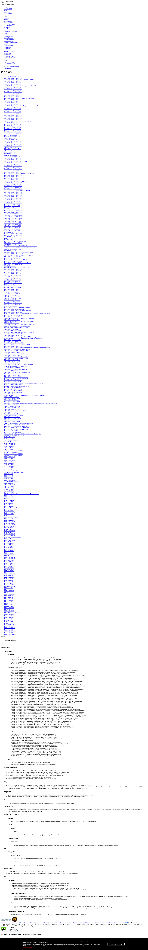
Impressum (4, 922)
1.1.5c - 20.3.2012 (9, 591)
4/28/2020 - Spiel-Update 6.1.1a (12, 224)
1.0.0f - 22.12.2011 (9, 625)
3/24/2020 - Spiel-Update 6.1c (12, 227)
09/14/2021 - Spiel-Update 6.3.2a (13, 193)
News (5, 16)
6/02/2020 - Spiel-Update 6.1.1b (13, 223)
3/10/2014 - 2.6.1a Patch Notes (12, 418)
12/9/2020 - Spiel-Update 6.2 (12, 206)
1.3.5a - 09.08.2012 (9, 546)
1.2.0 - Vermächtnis (9, 586)
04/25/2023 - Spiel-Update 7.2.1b (13, 166)
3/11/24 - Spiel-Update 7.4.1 (11, 147)
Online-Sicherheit (43, 922)
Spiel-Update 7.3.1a (9, 153)
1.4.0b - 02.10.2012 (9, 534)
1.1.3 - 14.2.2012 (8, 600)
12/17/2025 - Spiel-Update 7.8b (12, 95)
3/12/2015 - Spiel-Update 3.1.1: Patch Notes (16, 369)
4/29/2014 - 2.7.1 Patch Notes (12, 414)
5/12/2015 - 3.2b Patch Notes (12, 361)
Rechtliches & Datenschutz (64, 922)
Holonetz (6, 18)
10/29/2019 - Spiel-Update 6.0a (12, 240)
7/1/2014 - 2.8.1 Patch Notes (12, 406)
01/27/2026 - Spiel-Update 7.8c (12, 93)
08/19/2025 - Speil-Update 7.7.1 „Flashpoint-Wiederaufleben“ (21, 106)
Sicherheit (122, 922)
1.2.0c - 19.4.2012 (9, 581)
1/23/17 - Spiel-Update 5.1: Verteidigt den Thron (17, 307)
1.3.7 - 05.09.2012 (9, 541)
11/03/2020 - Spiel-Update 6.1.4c (13, 207)
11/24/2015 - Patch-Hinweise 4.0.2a (14, 343)
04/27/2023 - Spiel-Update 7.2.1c (13, 164)
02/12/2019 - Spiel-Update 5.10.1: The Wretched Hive (19, 255)
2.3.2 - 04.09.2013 (9, 463)
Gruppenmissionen (9, 39)
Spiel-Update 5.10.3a (10, 244)
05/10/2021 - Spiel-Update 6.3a (12, 198)
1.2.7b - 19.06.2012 (9, 561)
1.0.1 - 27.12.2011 (9, 623)
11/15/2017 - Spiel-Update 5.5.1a (13, 286)
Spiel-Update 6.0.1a (9, 236)
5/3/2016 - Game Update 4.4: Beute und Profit (16, 327)
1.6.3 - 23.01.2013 (9, 511)
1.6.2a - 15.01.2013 (9, 512)
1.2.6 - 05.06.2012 (9, 568)
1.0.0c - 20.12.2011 (9, 629)
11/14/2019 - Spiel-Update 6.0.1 (12, 238)
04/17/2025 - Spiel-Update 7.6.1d (13, 115)
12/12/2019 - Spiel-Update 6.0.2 (13, 235)
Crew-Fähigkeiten (9, 36)
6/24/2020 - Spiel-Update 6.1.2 (12, 221)
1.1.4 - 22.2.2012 (8, 597)
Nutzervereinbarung (78, 922)
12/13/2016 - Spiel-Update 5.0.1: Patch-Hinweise (17, 310)
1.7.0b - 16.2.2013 (9, 504)
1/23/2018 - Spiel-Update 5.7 (12, 281)
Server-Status (7, 54)
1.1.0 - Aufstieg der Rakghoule (12, 612)
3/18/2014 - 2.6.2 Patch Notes (12, 417)
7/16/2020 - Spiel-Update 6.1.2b (13, 218)
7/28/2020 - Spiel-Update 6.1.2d (13, 215)
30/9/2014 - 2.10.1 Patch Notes (12, 394)
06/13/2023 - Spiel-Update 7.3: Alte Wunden (16, 161)
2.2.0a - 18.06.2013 (9, 480)
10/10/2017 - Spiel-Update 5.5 (12, 290)
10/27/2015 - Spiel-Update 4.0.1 (13, 346)
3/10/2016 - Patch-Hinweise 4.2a (13, 335)
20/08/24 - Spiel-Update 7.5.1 (12, 135)
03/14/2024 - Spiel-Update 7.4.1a (13, 146)
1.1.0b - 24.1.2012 (9, 609)
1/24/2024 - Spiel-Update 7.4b (12, 149)
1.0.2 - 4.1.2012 (8, 620)
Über (5, 7)
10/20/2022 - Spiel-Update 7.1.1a (13, 176)
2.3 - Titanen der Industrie (11, 471)
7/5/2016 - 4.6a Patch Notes (11, 323)
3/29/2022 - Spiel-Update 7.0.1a (12, 187)
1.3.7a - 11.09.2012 (9, 540)
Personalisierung (8, 45)
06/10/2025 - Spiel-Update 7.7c (12, 109)
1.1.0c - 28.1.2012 (9, 608)
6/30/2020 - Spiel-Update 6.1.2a (12, 219)
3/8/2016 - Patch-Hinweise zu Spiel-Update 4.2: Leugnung (20, 337)
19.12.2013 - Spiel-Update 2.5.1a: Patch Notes (16, 427)
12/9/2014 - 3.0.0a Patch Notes (12, 381)
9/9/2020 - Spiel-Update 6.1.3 (12, 213)
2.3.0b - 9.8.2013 (8, 467)
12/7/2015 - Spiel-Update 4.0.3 (12, 341)
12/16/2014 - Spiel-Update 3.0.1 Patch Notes (16, 378)
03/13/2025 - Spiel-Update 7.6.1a (13, 119)
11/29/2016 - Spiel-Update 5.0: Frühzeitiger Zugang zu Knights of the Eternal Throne (27, 313)
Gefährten (7, 35)
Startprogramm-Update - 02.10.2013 (14, 451)
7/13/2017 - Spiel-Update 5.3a (12, 295)
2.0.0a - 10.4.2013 (9, 492)
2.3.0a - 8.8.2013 (8, 469)
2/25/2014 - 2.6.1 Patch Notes (12, 420)
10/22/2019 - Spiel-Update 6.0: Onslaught (15, 241)
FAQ (20, 922)
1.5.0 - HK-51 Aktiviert (10, 526)
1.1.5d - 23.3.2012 (9, 589)
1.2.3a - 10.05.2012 (9, 574)
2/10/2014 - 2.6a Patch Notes (12, 421)
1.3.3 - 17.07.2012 (9, 552)
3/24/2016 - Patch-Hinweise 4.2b (13, 333)
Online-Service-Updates (111, 922)
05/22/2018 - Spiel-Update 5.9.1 (13, 270)
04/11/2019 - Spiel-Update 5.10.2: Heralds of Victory (18, 252)
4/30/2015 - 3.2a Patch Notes (12, 363)
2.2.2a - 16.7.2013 (9, 475)
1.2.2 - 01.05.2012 (9, 577)
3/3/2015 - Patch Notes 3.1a (11, 370)
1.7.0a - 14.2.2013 (9, 506)
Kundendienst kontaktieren (11, 66)
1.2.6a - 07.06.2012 (9, 566)
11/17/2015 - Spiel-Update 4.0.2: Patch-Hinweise (17, 344)
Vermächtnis (7, 27)
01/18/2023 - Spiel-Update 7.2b (12, 170)
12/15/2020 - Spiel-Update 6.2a (12, 204)
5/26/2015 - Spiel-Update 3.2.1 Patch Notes (16, 358)
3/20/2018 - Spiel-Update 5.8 (12, 276)
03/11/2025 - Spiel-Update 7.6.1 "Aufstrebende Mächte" (19, 121)
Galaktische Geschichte (10, 31)
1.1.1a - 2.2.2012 (8, 605)
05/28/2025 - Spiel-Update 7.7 (12, 113)
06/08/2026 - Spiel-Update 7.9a (12, 84)
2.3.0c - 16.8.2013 (9, 466)
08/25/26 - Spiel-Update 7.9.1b (12, 76)
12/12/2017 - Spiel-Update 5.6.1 (13, 283)
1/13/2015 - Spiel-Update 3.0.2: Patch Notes (16, 377)
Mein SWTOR (8, 9)
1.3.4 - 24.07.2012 (9, 551)
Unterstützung (8, 13)
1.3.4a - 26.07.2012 (9, 549)
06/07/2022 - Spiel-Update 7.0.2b (13, 183)
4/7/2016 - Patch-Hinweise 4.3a (12, 330)
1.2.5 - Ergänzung (9, 569)
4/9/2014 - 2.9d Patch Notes (11, 397)
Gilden (6, 44)
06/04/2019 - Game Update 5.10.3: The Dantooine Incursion (20, 246)
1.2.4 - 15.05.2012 (9, 572)
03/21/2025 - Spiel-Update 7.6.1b (13, 118)
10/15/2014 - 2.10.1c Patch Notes (13, 390)
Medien (6, 19)
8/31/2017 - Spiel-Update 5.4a (12, 292)
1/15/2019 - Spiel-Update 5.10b (12, 256)
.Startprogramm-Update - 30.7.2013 (13, 472)
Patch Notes (7, 53)
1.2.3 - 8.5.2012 (8, 575)
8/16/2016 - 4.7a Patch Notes (12, 320)
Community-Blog (9, 62)
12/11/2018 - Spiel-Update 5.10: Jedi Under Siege (17, 260)
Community (7, 12)
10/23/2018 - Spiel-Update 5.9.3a (13, 261)
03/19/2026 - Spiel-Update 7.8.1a (13, 90)
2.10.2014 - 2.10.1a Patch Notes (13, 392)
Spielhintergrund (8, 22)
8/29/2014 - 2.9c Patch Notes (12, 398)
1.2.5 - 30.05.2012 (9, 571)
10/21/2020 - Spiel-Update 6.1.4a (13, 210)
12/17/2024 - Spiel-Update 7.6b (12, 126)
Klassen (6, 33)
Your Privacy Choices (116, 944)
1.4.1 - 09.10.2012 (9, 532)
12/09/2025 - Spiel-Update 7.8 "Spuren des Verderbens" (19, 98)
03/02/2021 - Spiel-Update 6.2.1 (13, 203)
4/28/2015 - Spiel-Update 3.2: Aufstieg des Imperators (18, 364)
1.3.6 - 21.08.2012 (9, 543)
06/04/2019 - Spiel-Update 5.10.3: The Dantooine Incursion (20, 247)
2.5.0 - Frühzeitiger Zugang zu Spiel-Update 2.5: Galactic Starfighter (22, 434)
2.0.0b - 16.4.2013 (9, 491)
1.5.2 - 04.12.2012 (9, 520)
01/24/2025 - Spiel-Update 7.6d (12, 122)
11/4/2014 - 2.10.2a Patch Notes (12, 387)
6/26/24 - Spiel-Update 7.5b (11, 138)
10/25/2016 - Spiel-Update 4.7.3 (13, 315)
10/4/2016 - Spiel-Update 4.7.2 (12, 317)
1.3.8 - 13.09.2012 (9, 538)
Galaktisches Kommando (11, 42)
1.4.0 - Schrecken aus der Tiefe (12, 537)
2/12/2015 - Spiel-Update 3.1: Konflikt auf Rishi (17, 372)
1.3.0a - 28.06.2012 (9, 558)
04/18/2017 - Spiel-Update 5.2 (12, 301)
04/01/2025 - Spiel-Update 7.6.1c (13, 116)
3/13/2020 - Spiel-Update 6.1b (12, 229)
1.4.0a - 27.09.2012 (9, 535)
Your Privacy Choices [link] (134, 922)
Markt (5, 10)
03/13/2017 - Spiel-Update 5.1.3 (13, 303)
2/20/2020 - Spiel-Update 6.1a (12, 230)
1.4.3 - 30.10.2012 (9, 528)
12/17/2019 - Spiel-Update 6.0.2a (13, 233)
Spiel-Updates (8, 25)
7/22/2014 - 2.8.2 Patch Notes (12, 404)
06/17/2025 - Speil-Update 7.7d (12, 107)
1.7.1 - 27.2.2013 (8, 503)
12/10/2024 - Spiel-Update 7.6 (12, 129)
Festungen (7, 48)
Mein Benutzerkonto (9, 51)
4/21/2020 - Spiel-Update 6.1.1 (12, 226)
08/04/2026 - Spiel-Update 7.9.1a (13, 78)
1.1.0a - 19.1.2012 (9, 611)
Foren (5, 60)
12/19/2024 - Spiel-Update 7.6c (12, 124)
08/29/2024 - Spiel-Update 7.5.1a (13, 133)
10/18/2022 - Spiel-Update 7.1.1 (13, 178)
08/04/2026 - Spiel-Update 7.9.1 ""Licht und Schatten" (19, 79)
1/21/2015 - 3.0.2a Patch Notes (12, 375)
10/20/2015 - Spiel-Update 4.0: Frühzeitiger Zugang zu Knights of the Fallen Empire (27, 347)
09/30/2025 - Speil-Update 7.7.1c (13, 101)
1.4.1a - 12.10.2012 (9, 531)
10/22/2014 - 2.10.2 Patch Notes (13, 389)
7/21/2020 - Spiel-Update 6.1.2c (12, 216)
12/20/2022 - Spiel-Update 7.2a (12, 172)
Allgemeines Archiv (12, 922)
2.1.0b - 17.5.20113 (9, 484)
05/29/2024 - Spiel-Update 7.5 (12, 141)
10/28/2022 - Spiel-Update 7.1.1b (13, 175)
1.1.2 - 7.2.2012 (8, 603)
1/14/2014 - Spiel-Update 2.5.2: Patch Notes (16, 426)
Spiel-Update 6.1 (8, 232)
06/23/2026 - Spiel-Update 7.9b (12, 82)
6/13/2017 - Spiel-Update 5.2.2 (12, 298)
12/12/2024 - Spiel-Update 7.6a (12, 127)
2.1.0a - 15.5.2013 (9, 486)
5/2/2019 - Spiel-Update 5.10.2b (13, 249)
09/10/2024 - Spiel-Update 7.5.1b (13, 132)
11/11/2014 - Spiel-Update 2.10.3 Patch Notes (16, 386)
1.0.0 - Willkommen (9, 634)
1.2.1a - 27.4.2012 (9, 578)
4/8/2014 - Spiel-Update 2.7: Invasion (14, 415)
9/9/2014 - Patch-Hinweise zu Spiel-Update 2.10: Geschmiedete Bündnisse (24, 395)
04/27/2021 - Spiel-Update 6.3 (12, 199)
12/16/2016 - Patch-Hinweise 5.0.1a (14, 309)
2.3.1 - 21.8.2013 (8, 464)
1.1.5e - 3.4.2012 (8, 588)
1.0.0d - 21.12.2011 (9, 628)
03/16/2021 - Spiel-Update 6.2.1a (13, 201)
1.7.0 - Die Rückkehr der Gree (12, 507)
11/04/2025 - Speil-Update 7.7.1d (13, 99)
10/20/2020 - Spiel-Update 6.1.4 (13, 212)
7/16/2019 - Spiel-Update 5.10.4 (13, 243)
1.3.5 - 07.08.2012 (9, 548)
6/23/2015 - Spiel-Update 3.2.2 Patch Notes (16, 357)
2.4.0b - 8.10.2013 (9, 447)
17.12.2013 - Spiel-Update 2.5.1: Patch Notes (16, 429)
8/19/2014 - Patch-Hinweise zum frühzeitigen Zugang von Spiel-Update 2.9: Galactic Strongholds (30, 403)
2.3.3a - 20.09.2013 (9, 457)
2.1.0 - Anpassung (9, 487)
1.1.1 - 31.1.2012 (8, 606)
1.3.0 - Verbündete (9, 560)
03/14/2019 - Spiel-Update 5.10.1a (13, 253)
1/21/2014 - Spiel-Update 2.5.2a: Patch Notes (16, 424)
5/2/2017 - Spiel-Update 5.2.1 (12, 300)
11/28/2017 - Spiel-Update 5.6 (12, 284)
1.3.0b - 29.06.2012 (9, 557)
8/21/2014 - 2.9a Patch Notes (12, 401)
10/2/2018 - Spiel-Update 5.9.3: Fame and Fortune (17, 263)
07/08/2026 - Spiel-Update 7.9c (12, 81)
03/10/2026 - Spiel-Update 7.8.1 (13, 92)
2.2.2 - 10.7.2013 (8, 477)
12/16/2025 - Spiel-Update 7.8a (12, 96)
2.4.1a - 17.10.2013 (9, 444)
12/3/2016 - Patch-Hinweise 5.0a (13, 312)
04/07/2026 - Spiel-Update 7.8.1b (13, 89)
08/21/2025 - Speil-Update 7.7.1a (13, 104)
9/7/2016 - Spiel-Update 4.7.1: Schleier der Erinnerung (19, 318)
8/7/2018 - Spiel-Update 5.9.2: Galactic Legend (17, 267)
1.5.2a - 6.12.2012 (9, 518)
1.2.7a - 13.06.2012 (9, 563)
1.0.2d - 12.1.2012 (9, 614)
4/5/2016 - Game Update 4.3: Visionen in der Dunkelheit (19, 332)
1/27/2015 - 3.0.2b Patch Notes (12, 374)
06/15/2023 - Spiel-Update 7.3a (12, 159)
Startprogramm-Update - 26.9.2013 (13, 454)
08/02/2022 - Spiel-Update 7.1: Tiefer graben (16, 181)
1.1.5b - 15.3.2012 (9, 592)
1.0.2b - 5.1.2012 (8, 617)
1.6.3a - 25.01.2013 (9, 509)
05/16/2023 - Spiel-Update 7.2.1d (13, 163)
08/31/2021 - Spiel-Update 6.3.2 (13, 195)
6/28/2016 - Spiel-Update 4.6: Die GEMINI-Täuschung (19, 324)
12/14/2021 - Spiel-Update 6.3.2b (13, 192)
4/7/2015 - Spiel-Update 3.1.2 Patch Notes (15, 366)
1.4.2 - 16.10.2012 (9, 529)
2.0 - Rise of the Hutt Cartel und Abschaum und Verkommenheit (21, 494)
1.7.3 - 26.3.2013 (8, 497)
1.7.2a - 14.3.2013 (9, 500)
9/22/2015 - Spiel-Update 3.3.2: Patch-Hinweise (17, 349)
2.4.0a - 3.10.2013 (9, 449)
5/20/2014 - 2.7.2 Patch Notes (12, 412)
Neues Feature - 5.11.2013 (11, 440)
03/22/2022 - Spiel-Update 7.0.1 (13, 189)
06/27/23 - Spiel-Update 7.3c (12, 156)
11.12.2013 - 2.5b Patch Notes (12, 430)
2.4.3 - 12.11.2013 (9, 438)
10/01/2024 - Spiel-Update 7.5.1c (13, 130)
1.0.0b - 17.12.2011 (9, 631)
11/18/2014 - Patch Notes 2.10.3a (13, 384)
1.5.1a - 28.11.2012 (9, 521)
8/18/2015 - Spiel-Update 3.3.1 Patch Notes (16, 350)
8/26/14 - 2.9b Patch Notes (11, 400)
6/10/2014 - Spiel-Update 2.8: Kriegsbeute (15, 410)
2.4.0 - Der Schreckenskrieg (11, 452)
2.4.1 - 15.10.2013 (9, 446)
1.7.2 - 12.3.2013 (8, 501)
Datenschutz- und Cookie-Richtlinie (94, 922)
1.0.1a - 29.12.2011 (9, 621)
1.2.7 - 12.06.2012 (9, 564)
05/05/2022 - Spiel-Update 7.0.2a (13, 184)
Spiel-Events (7, 29)
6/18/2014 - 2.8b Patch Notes (12, 407)
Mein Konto (7, 68)
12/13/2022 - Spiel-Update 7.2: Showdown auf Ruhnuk (19, 173)
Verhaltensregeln (33, 922)
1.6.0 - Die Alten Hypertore (11, 517)
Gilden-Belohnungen (10, 63)
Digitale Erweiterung (9, 24)
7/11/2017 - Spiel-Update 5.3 (12, 297)
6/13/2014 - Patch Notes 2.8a (12, 409)
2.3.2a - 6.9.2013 (8, 461)
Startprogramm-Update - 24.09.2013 (14, 455)
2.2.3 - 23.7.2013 (8, 474)
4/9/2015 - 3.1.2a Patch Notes (12, 367)
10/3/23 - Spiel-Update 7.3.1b (12, 152)
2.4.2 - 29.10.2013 (9, 441)
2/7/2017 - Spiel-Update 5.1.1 (12, 306)
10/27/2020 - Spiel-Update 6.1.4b (13, 209)
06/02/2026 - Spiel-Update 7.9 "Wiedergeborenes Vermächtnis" (21, 86)
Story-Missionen (8, 38)
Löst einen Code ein (9, 57)
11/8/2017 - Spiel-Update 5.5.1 (12, 287)
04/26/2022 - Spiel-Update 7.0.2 (13, 186)
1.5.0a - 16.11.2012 (9, 524)
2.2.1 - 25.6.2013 (8, 478)
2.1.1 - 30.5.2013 (8, 483)
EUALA (25, 922)
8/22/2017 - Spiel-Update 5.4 (12, 293)
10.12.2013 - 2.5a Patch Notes (12, 432)
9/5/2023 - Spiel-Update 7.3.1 (12, 155)
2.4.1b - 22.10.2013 (9, 443)
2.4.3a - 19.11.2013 (9, 437)
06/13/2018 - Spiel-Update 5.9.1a (13, 269)
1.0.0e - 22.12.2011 (9, 626)
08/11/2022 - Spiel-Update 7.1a (12, 179)
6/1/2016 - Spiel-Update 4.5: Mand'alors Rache (17, 326)
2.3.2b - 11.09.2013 (9, 460)
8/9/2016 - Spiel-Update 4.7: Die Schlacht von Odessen (19, 321)
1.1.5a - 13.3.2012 (9, 594)
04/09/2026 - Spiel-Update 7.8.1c (13, 87)
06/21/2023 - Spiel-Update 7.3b (12, 158)
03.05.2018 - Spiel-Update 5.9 (12, 273)
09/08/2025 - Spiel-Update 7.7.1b (13, 102)
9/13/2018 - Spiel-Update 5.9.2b (13, 264)
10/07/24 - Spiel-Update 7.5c (12, 136)
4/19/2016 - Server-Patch (11, 329)
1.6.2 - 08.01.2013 (9, 514)
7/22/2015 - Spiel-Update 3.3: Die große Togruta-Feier (19, 353)
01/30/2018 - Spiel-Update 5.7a (12, 280)
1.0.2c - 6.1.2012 (8, 615)
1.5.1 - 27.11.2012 (9, 523)
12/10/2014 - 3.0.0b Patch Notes (13, 380)
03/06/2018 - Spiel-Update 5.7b (12, 278)
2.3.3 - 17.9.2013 (8, 458)
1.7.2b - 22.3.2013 (9, 498)
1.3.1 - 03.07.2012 (9, 555)
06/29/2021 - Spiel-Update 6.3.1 (13, 196)
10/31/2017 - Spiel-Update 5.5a (12, 289)
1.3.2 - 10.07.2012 (9, 554)
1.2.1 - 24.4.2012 (8, 580)
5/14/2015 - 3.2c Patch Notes (12, 360)
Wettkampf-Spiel (8, 41)
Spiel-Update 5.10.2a (10, 250)
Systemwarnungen (9, 56)
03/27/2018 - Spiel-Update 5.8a (12, 275)
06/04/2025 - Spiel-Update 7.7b (12, 110)
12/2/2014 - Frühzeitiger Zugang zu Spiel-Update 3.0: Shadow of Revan (23, 383)
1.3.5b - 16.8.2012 (9, 544)
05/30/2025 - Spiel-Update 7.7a (12, 112)
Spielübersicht (8, 21)
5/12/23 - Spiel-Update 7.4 (11, 150)
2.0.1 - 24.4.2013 (8, 489)
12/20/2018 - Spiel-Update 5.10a (13, 258)
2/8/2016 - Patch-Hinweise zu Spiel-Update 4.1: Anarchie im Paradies (23, 338)
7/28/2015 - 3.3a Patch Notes (12, 352)
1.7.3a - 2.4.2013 (8, 495)
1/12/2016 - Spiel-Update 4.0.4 (12, 340)
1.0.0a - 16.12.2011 (9, 632)
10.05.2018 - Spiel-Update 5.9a (12, 272)
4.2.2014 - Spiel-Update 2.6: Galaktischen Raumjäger (18, 423)
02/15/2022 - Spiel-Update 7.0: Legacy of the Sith (17, 190)
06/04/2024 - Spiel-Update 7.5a (12, 139)
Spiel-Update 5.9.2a (9, 266)
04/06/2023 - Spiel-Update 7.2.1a (13, 167)
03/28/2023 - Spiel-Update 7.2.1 (13, 169)
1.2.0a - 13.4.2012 (9, 585)
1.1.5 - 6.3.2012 (8, 595)
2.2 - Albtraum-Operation (11, 481)
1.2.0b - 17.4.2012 (9, 583)
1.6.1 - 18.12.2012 (9, 515)
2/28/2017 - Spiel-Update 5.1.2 (12, 304)
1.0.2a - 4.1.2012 (8, 618)
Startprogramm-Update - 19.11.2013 (14, 435)
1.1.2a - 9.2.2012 (8, 601)
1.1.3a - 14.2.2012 (9, 598)
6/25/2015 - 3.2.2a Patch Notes (12, 355)
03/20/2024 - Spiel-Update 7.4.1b (13, 144)
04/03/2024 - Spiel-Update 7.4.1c (13, 142)
